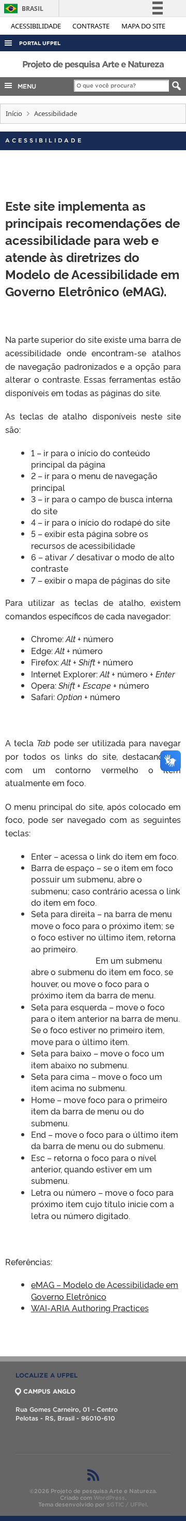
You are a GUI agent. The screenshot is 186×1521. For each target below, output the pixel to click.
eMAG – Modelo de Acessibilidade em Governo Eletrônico (104, 1290)
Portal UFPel (39, 43)
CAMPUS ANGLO (49, 1391)
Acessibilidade (37, 26)
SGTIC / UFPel (126, 1504)
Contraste (91, 26)
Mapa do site (143, 26)
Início (14, 113)
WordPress (109, 1498)
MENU (24, 86)
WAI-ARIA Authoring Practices (90, 1307)
